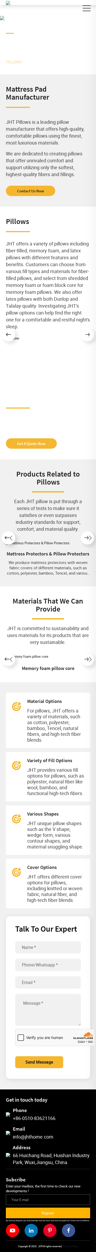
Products (41, 56)
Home (19, 56)
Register (48, 1213)
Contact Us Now (30, 190)
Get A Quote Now (31, 443)
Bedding (66, 56)
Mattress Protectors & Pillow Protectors (48, 554)
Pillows (14, 62)
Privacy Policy (70, 1246)
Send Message (39, 1062)
